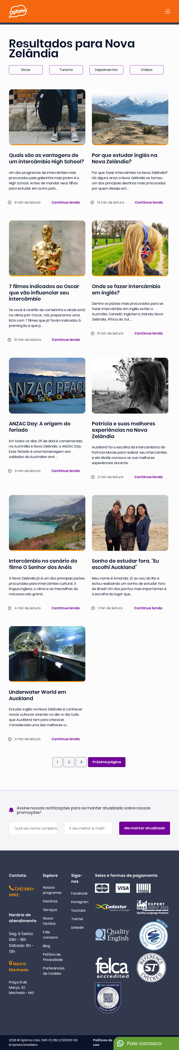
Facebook (79, 893)
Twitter (77, 918)
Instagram (79, 901)
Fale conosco (50, 935)
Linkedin (77, 927)
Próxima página (107, 762)
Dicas (25, 69)
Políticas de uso (102, 1042)
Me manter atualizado (144, 828)
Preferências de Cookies (54, 971)
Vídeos (147, 69)
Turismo (66, 69)
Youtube (78, 910)
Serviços (50, 909)
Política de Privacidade (53, 957)
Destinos (50, 901)
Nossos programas (52, 890)
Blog (46, 945)
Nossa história (49, 921)
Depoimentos (106, 69)
